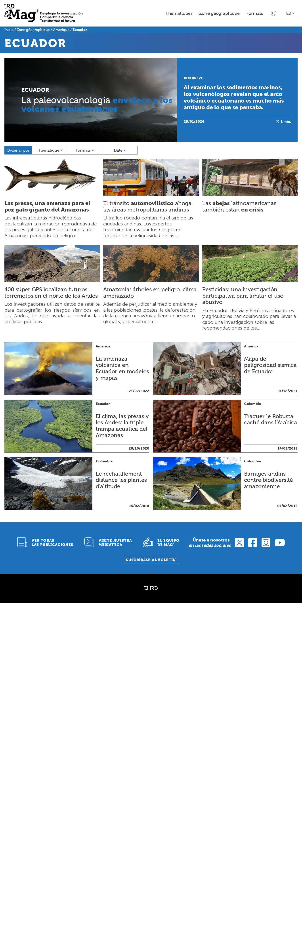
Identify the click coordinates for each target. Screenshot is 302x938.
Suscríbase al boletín (151, 560)
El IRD (151, 588)
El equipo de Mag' (168, 542)
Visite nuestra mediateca (115, 542)
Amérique (61, 30)
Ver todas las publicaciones (52, 542)
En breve (194, 78)
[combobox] (291, 13)
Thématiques (179, 13)
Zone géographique (219, 13)
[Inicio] (43, 13)
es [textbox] (288, 13)
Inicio (9, 30)
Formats (254, 13)
